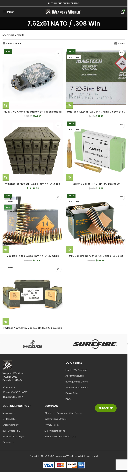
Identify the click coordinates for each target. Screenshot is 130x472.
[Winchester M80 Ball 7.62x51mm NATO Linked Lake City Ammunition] (33, 150)
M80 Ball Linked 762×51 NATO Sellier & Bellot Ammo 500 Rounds (96, 257)
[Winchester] (32, 344)
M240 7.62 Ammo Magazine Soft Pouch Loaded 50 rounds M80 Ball (33, 113)
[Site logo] (63, 11)
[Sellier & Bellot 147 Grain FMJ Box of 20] (96, 150)
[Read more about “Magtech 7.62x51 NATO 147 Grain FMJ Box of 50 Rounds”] (69, 105)
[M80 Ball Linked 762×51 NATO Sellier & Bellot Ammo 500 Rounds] (96, 222)
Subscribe (106, 408)
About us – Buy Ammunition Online (63, 413)
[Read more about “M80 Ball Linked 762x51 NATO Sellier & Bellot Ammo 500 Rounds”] (69, 249)
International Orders (56, 418)
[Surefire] (95, 344)
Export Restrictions (55, 430)
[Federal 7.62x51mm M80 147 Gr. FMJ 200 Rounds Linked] (33, 295)
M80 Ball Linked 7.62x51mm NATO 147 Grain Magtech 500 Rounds (32, 257)
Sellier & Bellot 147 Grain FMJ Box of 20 (96, 183)
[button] (6, 105)
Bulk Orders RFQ (11, 430)
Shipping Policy (10, 424)
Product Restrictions (77, 387)
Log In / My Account (76, 369)
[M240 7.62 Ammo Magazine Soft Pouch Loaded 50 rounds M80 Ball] (33, 78)
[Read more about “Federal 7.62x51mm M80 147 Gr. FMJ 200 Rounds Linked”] (6, 321)
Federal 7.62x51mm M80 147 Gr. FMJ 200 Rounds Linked (32, 329)
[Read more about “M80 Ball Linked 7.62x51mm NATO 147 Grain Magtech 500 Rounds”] (6, 249)
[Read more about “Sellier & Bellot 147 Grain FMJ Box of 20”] (69, 177)
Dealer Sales (72, 393)
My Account (9, 413)
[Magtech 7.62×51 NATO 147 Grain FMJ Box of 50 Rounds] (96, 78)
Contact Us (9, 387)
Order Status (10, 418)
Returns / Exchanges (14, 436)
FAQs (68, 399)
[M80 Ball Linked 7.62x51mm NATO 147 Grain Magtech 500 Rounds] (33, 222)
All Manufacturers (75, 375)
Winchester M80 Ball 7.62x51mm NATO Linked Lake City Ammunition (32, 185)
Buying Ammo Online (77, 381)
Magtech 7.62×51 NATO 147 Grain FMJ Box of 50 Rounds (96, 113)
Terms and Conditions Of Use (60, 436)
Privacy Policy (52, 424)
